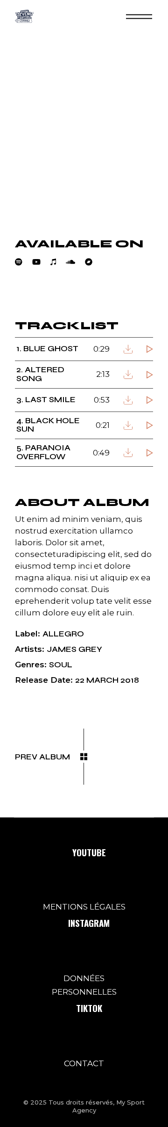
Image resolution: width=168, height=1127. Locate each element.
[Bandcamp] (93, 262)
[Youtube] (41, 262)
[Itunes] (58, 262)
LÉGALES (108, 906)
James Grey (74, 649)
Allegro (63, 633)
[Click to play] (150, 349)
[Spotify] (23, 262)
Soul (60, 664)
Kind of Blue (54, 293)
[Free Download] (128, 349)
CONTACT (84, 1063)
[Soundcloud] (75, 262)
